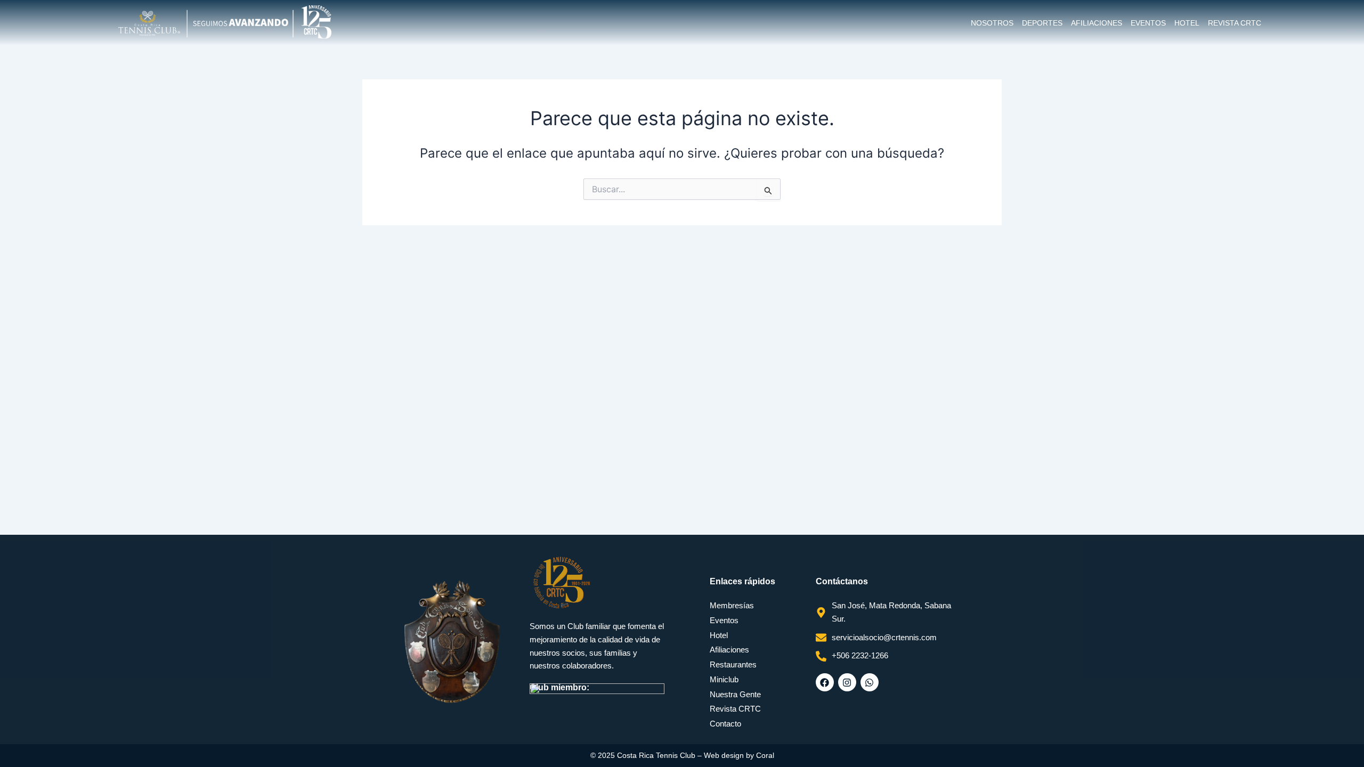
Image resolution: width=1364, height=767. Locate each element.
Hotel (1186, 23)
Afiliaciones (1096, 23)
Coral (765, 755)
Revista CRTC (1234, 23)
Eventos (1148, 23)
